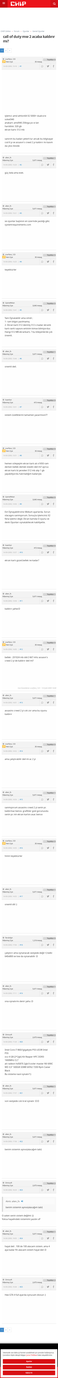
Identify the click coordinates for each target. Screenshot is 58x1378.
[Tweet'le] (48, 66)
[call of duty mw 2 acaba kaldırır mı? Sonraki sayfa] (10, 50)
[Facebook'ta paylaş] (53, 66)
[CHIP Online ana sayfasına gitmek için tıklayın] (18, 5)
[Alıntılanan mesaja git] (22, 1201)
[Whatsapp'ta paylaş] (42, 66)
